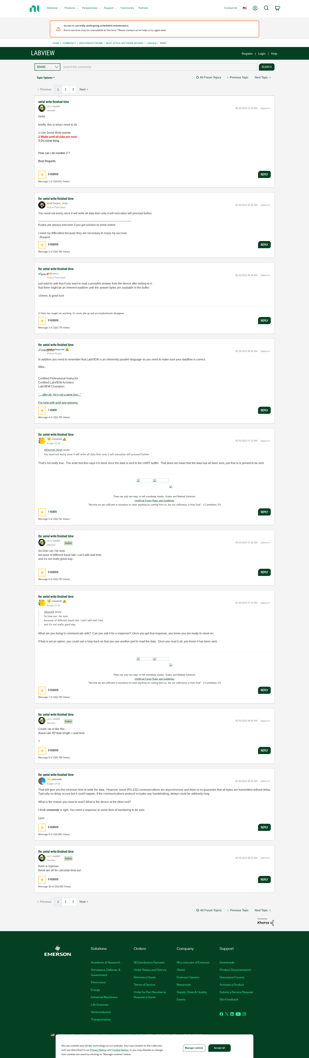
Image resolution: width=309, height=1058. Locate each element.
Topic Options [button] (44, 77)
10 (49, 886)
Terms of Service (144, 984)
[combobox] (158, 67)
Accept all (219, 1048)
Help (274, 53)
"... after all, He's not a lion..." (59, 394)
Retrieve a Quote (145, 977)
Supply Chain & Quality (192, 992)
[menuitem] (53, 9)
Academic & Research (105, 962)
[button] (42, 174)
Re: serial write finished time (55, 198)
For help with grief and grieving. (58, 402)
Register (247, 53)
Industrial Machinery (104, 997)
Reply (264, 174)
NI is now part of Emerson (193, 962)
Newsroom (184, 984)
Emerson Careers (188, 977)
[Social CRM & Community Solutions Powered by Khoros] (266, 921)
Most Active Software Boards (124, 43)
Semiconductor (101, 1012)
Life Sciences (99, 1004)
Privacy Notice (98, 1050)
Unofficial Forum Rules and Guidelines (154, 500)
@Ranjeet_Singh (53, 450)
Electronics (98, 982)
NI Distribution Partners (149, 962)
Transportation (101, 1019)
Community (69, 43)
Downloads (227, 962)
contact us (132, 30)
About (181, 970)
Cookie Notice (120, 1050)
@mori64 (49, 612)
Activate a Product (232, 984)
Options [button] (264, 108)
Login (261, 53)
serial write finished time (53, 102)
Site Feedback (229, 999)
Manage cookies (194, 1048)
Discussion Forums (91, 43)
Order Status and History (150, 970)
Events (181, 999)
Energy (95, 990)
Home (56, 43)
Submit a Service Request (236, 992)
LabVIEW (151, 43)
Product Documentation (235, 970)
